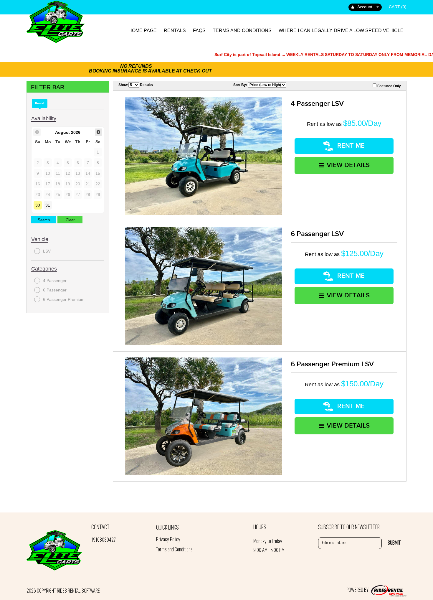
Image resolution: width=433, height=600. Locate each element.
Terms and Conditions (242, 30)
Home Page (142, 30)
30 (37, 205)
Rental (39, 103)
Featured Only (388, 86)
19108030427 (103, 540)
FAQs (199, 30)
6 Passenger (55, 290)
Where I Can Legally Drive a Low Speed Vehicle (341, 30)
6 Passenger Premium (64, 299)
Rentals (175, 30)
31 (47, 205)
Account (365, 6)
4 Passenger (55, 280)
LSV (47, 251)
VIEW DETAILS (348, 165)
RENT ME (350, 146)
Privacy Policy (168, 540)
